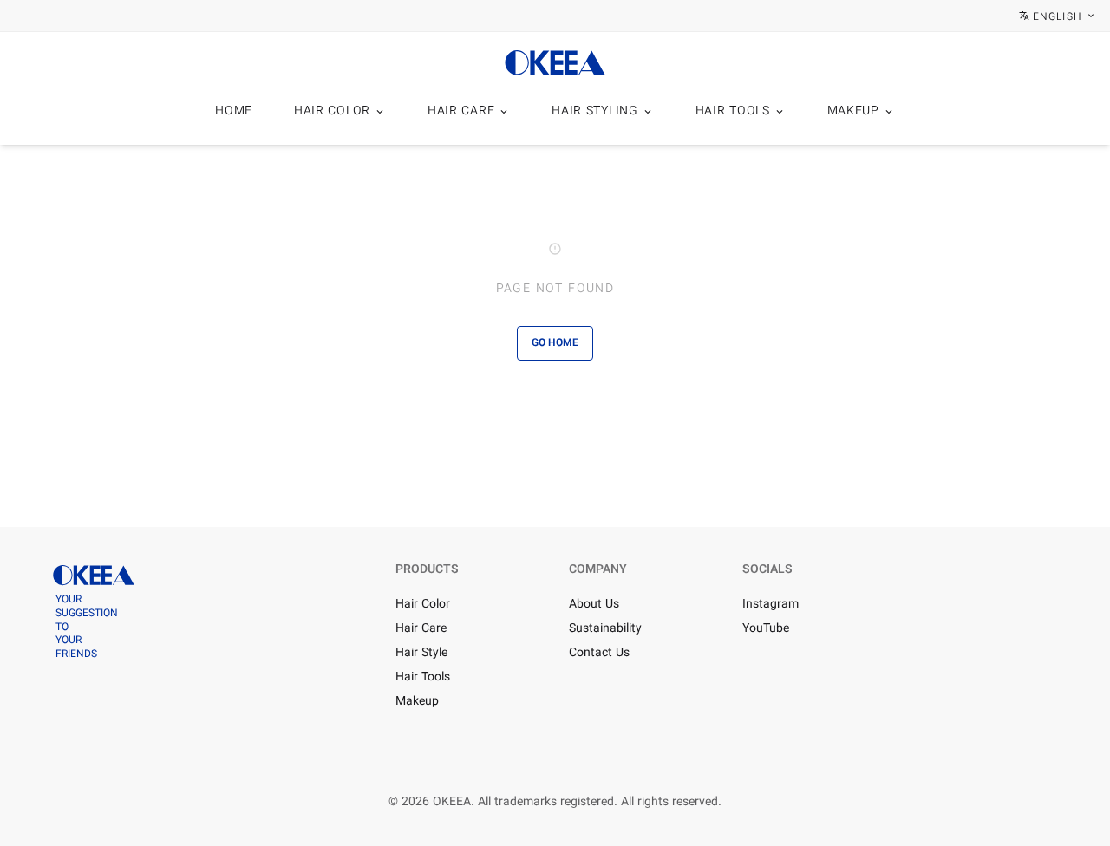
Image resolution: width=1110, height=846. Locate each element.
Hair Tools (422, 678)
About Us (594, 605)
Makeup (417, 702)
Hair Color (422, 605)
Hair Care (421, 629)
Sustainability (605, 629)
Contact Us (599, 653)
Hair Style (421, 653)
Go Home (555, 343)
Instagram (770, 605)
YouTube (765, 629)
